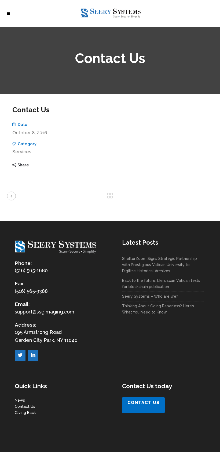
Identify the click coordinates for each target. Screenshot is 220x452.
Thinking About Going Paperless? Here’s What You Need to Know (158, 309)
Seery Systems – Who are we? (150, 296)
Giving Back (25, 412)
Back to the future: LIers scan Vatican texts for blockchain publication (161, 283)
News (20, 400)
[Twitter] (20, 355)
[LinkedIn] (33, 355)
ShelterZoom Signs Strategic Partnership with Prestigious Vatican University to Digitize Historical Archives (159, 264)
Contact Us (25, 406)
